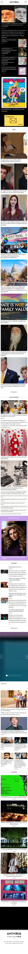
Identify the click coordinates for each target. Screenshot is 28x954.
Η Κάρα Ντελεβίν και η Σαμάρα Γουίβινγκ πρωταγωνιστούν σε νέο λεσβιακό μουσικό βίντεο (14, 507)
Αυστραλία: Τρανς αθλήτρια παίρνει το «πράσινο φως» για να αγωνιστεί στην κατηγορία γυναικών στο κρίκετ (14, 223)
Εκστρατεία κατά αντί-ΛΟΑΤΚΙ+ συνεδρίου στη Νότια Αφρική (13, 321)
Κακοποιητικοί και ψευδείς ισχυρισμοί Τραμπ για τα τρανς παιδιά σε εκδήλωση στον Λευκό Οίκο (13, 386)
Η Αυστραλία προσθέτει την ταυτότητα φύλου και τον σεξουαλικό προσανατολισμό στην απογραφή (9, 61)
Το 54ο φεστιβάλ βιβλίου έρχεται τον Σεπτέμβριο (14, 849)
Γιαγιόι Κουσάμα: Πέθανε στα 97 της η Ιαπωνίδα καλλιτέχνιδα (14, 457)
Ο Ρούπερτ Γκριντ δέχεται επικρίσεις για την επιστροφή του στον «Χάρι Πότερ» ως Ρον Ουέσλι (14, 732)
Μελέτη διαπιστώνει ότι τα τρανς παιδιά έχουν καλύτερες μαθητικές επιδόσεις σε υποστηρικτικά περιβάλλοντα (13, 256)
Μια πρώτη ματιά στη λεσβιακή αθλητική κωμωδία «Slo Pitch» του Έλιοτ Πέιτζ (14, 415)
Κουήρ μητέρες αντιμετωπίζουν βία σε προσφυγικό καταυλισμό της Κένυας (11, 160)
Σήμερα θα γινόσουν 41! (15, 567)
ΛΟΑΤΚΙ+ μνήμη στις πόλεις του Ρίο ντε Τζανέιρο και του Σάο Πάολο (13, 710)
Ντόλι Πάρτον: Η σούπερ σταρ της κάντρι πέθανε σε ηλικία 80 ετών (14, 496)
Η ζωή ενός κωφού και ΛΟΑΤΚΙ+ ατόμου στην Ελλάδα (17, 579)
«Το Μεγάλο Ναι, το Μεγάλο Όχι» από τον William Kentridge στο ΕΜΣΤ (12, 488)
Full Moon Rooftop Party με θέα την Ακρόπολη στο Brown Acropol (14, 823)
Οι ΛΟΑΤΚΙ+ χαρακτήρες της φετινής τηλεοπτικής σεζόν (16, 610)
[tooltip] (8, 937)
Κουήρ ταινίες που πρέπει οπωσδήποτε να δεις (11, 513)
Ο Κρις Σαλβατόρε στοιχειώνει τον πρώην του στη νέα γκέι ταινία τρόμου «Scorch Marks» (13, 511)
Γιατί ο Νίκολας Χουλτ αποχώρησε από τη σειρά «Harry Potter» (13, 503)
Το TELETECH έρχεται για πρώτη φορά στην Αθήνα (14, 797)
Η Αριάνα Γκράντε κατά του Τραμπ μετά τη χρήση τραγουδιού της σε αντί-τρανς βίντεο (20, 746)
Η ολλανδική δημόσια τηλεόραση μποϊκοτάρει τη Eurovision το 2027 (14, 500)
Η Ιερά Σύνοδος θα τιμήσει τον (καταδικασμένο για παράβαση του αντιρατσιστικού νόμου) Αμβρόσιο (13, 353)
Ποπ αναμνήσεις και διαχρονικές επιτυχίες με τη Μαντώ (13, 557)
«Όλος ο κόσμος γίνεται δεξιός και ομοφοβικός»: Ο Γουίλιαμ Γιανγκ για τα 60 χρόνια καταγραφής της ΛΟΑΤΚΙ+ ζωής (13, 493)
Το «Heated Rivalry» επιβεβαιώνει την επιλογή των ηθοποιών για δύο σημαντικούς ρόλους (13, 191)
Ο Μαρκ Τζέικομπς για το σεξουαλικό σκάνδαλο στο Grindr (7, 746)
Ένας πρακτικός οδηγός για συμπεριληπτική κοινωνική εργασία (9, 69)
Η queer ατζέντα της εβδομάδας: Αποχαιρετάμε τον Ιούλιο (14, 902)
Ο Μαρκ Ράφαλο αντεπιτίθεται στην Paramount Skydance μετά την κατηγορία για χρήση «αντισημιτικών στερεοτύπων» (20, 763)
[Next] (25, 540)
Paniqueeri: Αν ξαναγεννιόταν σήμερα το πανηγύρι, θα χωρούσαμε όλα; (14, 875)
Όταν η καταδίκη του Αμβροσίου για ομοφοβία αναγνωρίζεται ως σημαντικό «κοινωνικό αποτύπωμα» (13, 25)
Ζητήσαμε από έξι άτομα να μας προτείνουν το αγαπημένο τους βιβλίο (17, 595)
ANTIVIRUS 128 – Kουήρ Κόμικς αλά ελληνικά (12, 110)
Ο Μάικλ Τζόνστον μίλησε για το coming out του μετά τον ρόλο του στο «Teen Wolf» (7, 762)
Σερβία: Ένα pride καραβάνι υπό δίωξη (9, 40)
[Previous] (2, 540)
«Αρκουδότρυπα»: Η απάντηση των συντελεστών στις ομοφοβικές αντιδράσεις (9, 51)
